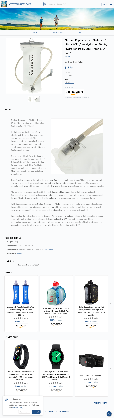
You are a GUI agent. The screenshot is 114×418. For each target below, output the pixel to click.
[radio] (66, 62)
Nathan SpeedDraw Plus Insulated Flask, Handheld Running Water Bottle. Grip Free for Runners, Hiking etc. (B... (91, 311)
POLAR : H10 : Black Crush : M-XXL (91, 376)
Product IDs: (14, 253)
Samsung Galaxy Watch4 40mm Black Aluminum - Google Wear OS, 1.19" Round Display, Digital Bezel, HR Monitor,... (56, 376)
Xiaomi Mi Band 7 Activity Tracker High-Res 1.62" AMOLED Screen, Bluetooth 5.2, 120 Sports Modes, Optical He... (21, 376)
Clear (70, 76)
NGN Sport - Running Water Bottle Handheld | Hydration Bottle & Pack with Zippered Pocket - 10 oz (56, 311)
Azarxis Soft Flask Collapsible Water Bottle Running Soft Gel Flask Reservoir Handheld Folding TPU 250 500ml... (21, 311)
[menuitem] (105, 4)
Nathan (67, 56)
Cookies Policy (17, 407)
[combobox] (65, 4)
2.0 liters (69, 82)
